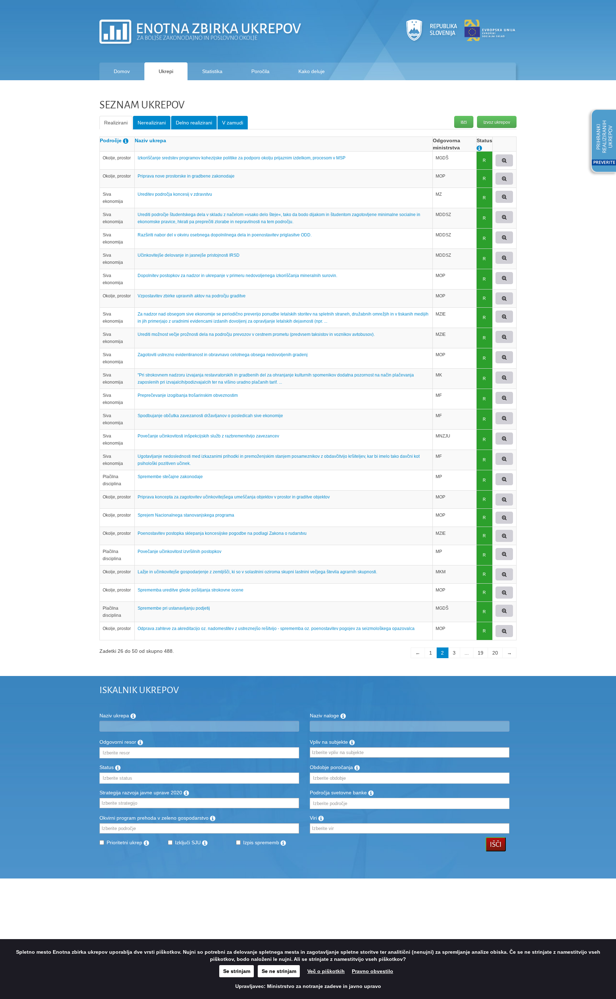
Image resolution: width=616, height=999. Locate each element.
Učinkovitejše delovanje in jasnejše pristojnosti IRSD (189, 255)
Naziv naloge (325, 715)
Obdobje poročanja (332, 767)
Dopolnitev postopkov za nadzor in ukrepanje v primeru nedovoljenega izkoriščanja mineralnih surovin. (237, 275)
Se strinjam (236, 971)
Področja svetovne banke (339, 792)
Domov (122, 71)
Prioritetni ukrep (125, 842)
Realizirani (116, 122)
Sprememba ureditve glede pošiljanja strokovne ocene (190, 590)
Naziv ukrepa (150, 140)
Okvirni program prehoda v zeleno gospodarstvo (154, 818)
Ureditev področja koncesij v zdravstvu (175, 194)
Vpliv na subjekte (329, 742)
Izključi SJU (188, 842)
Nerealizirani (152, 122)
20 (495, 653)
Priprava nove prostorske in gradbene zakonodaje (186, 176)
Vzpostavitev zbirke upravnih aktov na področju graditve (192, 295)
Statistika (212, 71)
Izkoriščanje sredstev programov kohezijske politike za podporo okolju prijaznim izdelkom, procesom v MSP (241, 157)
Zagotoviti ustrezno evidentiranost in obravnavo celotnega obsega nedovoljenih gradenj (223, 354)
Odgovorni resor (118, 742)
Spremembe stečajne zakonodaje (170, 476)
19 (480, 653)
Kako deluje (311, 71)
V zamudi (232, 122)
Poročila (260, 71)
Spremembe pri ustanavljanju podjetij (174, 608)
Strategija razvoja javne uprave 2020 (141, 792)
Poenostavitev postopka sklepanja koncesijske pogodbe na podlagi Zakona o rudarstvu (222, 533)
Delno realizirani (194, 122)
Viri (314, 818)
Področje (111, 140)
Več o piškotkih (326, 971)
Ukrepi (166, 71)
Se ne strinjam (279, 971)
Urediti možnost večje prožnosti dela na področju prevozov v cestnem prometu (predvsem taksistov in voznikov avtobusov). (256, 334)
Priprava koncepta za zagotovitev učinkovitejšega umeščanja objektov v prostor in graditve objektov (234, 497)
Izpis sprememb (262, 842)
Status (107, 767)
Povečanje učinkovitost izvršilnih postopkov (179, 551)
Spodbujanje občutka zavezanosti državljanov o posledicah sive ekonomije (210, 415)
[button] (601, 142)
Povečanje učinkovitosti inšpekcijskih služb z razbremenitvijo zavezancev (208, 436)
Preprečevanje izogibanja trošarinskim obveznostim (188, 395)
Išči (464, 122)
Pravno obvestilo (372, 971)
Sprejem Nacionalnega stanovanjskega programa (186, 515)
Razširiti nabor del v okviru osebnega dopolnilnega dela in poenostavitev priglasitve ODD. (225, 234)
